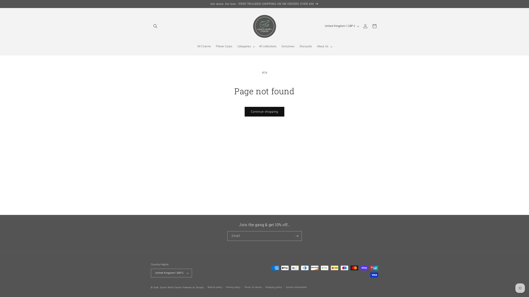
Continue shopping (264, 111)
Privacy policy (233, 287)
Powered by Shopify (193, 287)
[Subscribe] (296, 236)
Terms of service (253, 287)
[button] (155, 26)
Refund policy (215, 287)
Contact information (296, 287)
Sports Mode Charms (171, 287)
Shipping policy (274, 287)
